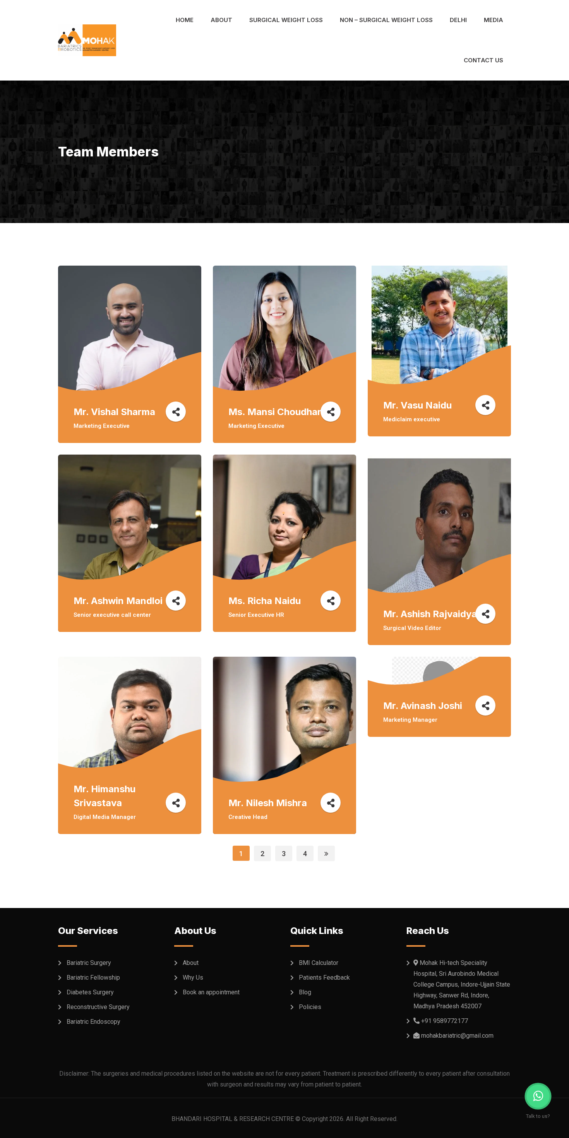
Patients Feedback (324, 977)
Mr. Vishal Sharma (114, 411)
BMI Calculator (318, 962)
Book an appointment (211, 992)
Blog (305, 992)
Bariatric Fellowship (93, 977)
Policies (310, 1007)
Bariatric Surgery (89, 962)
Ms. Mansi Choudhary (277, 411)
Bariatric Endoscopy (93, 1021)
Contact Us (483, 60)
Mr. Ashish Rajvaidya (430, 614)
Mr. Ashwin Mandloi (118, 600)
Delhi (458, 20)
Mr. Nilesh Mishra (267, 802)
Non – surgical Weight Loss (386, 20)
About (221, 20)
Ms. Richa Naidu (264, 600)
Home (185, 20)
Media (493, 20)
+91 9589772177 (444, 1021)
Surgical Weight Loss (286, 20)
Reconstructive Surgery (98, 1007)
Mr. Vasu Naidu (417, 405)
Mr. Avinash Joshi (422, 705)
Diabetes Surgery (90, 992)
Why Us (193, 977)
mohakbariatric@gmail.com (457, 1035)
